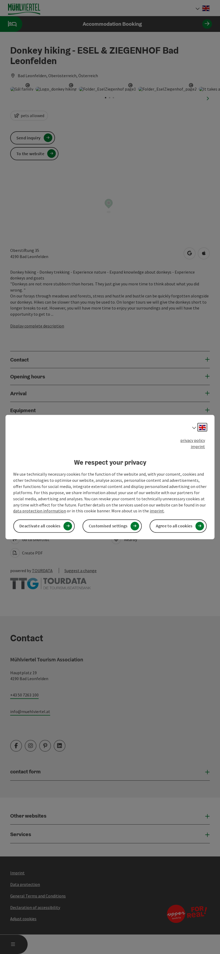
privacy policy (192, 440)
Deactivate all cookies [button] (40, 526)
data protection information (39, 511)
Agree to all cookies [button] (174, 526)
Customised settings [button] (108, 526)
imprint (198, 446)
